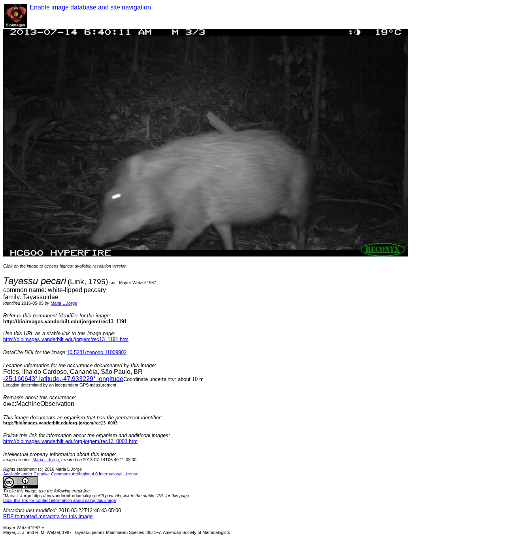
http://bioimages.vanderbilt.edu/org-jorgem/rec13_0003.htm (70, 441)
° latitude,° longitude (63, 378)
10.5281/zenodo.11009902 (96, 352)
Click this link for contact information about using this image (59, 500)
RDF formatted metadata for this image (48, 516)
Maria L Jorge (64, 303)
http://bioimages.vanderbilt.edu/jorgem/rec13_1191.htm (65, 339)
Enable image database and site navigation (89, 7)
